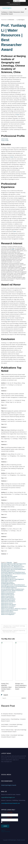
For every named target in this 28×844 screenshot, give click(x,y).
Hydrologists (6, 8)
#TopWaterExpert (19, 589)
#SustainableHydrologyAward (9, 587)
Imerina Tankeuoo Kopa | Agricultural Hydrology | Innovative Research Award (13, 730)
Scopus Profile (4, 140)
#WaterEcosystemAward (7, 593)
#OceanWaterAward (19, 585)
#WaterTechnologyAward (7, 614)
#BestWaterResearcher (7, 566)
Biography (9, 562)
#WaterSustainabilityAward (8, 613)
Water (17, 114)
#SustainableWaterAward (7, 589)
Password (6, 817)
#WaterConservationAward (8, 592)
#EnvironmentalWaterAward (18, 569)
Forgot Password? (5, 831)
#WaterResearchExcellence (8, 601)
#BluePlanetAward (6, 568)
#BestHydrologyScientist (19, 564)
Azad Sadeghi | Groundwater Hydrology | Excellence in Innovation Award (12, 725)
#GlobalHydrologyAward (7, 572)
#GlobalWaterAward (19, 572)
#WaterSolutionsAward (7, 611)
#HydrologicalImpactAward (8, 578)
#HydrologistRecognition (7, 579)
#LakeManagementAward (7, 583)
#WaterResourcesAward (7, 607)
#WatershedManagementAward (9, 610)
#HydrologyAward (19, 579)
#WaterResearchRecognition (8, 604)
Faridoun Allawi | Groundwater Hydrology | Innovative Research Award (12, 736)
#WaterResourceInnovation (8, 606)
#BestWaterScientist (19, 566)
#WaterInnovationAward (7, 596)
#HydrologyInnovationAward (8, 580)
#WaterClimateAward (17, 590)
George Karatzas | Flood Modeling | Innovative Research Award (13, 720)
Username (6, 812)
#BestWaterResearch (16, 565)
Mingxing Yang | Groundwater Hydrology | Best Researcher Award (13, 626)
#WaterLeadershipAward (7, 597)
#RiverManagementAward (8, 586)
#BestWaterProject (6, 565)
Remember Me (6, 822)
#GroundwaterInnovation (19, 573)
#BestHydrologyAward (7, 564)
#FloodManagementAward (8, 571)
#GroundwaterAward (6, 573)
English (18, 0)
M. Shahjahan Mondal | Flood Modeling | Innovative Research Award (12, 714)
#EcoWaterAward (5, 569)
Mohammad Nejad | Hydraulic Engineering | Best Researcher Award (13, 631)
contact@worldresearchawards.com (10, 803)
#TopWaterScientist (6, 590)
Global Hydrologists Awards (8, 785)
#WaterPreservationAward (8, 600)
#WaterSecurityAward (20, 608)
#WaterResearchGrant (7, 603)
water (14, 231)
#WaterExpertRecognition (7, 594)
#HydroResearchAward (7, 582)
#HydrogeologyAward (6, 575)
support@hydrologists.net (8, 797)
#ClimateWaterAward (16, 568)
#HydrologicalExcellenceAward (9, 576)
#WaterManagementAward (8, 599)
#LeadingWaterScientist (7, 585)
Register (3, 830)
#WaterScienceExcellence (7, 608)
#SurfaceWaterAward (20, 586)
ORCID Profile (4, 139)
